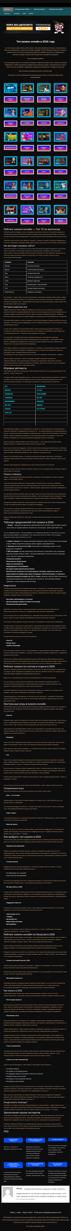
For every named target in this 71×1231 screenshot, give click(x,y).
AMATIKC (40, 405)
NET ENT (39, 397)
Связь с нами (15, 1212)
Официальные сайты (22, 9)
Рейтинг (7, 9)
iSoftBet (39, 390)
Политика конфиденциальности (47, 1212)
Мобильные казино (56, 9)
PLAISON (7, 409)
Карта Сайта (27, 1212)
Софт (24, 13)
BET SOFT (8, 405)
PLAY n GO (8, 412)
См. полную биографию (25, 1199)
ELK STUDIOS (41, 409)
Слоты (31, 13)
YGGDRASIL (8, 397)
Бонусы (7, 13)
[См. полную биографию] (35, 1199)
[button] (11, 9)
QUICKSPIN (40, 401)
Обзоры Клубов (39, 9)
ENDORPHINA (41, 386)
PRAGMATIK (9, 394)
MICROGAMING (10, 401)
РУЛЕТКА (17, 13)
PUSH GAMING (41, 394)
